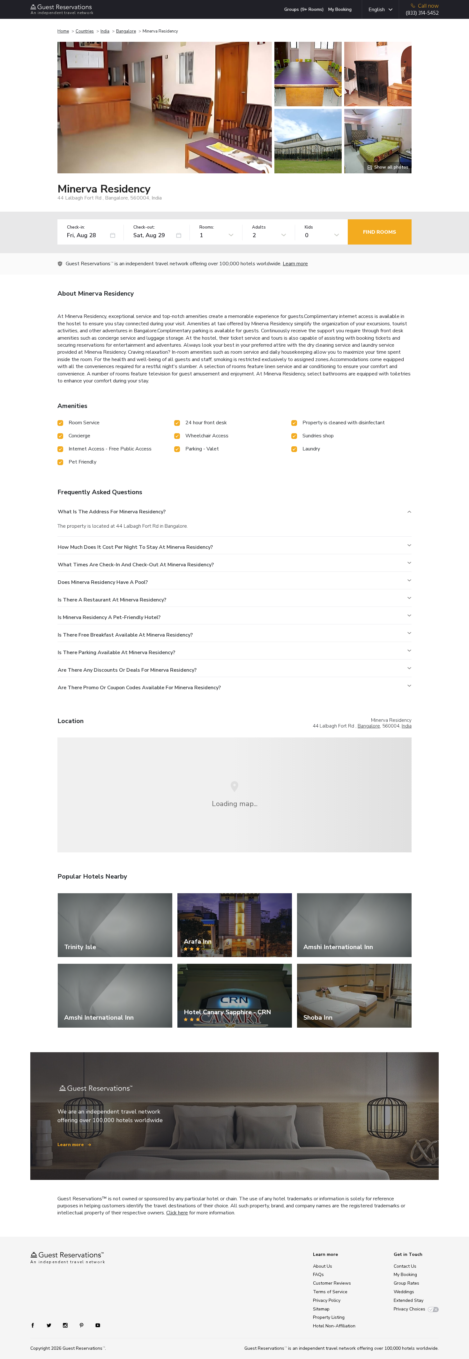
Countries (85, 31)
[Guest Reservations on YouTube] (95, 1325)
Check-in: (76, 227)
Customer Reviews (332, 1283)
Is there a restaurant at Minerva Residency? (112, 599)
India (104, 31)
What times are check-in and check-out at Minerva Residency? (136, 564)
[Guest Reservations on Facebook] (35, 1325)
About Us (322, 1266)
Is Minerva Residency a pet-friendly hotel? (109, 617)
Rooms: (206, 227)
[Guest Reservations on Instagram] (66, 1325)
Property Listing (329, 1317)
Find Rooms (379, 232)
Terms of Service (330, 1292)
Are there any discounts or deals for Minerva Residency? (127, 670)
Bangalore (126, 31)
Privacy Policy (326, 1300)
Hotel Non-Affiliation (334, 1326)
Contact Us (405, 1266)
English (376, 9)
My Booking (340, 9)
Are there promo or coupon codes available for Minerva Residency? (139, 687)
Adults (259, 227)
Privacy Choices (409, 1309)
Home (63, 31)
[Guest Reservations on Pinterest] (82, 1325)
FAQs (318, 1275)
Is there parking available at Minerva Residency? (116, 652)
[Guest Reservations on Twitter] (49, 1325)
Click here (177, 1212)
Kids (309, 227)
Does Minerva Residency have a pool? (103, 582)
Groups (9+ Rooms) (304, 9)
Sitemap (321, 1309)
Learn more (295, 263)
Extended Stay (408, 1300)
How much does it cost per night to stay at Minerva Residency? (135, 547)
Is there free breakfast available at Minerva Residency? (125, 634)
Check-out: (144, 227)
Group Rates (406, 1283)
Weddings (404, 1292)
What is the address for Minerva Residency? (112, 511)
